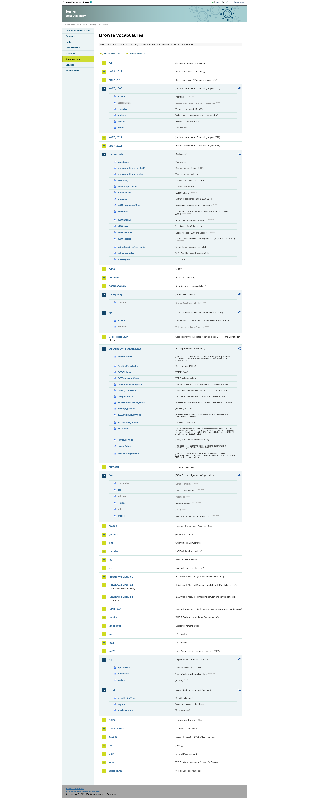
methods (122, 115)
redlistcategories (126, 253)
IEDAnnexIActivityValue (129, 415)
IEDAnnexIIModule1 (121, 576)
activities (122, 96)
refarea (121, 503)
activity (121, 320)
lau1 (111, 634)
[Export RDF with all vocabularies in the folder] (239, 89)
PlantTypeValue (125, 440)
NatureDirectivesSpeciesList (131, 247)
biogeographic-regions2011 (131, 174)
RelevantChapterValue (128, 453)
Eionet (78, 25)
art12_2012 (115, 71)
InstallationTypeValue (128, 422)
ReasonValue (124, 446)
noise (112, 720)
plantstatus (123, 673)
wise (111, 762)
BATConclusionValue (128, 378)
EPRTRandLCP (118, 336)
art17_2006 (115, 88)
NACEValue (123, 428)
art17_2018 (115, 145)
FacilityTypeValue (126, 409)
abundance (123, 162)
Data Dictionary (89, 25)
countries (122, 109)
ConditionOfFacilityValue (130, 384)
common (114, 277)
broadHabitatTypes (127, 698)
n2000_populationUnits (129, 205)
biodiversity (116, 154)
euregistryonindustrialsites (125, 348)
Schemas (70, 53)
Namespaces (72, 70)
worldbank (115, 770)
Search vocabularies (113, 54)
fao (111, 475)
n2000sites (123, 226)
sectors (121, 680)
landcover (115, 625)
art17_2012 (115, 137)
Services (70, 64)
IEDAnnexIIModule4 (121, 597)
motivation (123, 199)
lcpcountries (124, 667)
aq (110, 63)
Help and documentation (78, 30)
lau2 (111, 642)
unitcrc (121, 516)
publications (116, 728)
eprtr (112, 312)
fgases (113, 526)
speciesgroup (124, 259)
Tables (69, 42)
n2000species (124, 239)
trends (121, 127)
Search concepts (137, 54)
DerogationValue (126, 396)
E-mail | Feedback (75, 788)
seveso (113, 737)
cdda (112, 269)
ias (110, 559)
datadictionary (117, 286)
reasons (122, 121)
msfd (112, 690)
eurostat (114, 467)
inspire (113, 617)
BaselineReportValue (128, 366)
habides (114, 551)
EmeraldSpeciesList (128, 186)
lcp (110, 659)
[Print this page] (223, 2)
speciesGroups (125, 710)
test (111, 745)
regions (121, 704)
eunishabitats (124, 192)
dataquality (123, 180)
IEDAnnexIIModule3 (121, 585)
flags (120, 490)
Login (217, 2)
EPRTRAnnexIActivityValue (131, 402)
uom (111, 754)
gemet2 (113, 534)
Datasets (70, 36)
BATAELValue (124, 372)
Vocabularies (73, 59)
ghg (111, 542)
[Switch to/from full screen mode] (227, 2)
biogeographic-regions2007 (131, 168)
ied (110, 568)
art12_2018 (115, 80)
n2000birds (123, 211)
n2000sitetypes (125, 232)
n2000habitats (124, 220)
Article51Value (125, 356)
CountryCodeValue (127, 390)
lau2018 (113, 651)
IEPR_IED (115, 609)
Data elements (73, 47)
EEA (78, 2)
